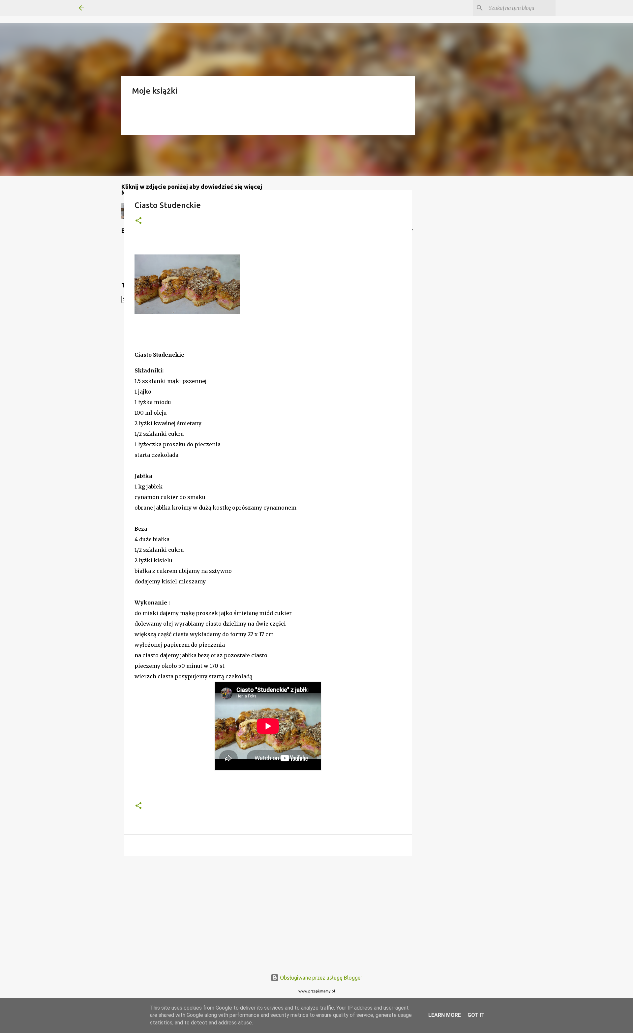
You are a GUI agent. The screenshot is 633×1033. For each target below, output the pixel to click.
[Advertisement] (268, 912)
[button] (138, 221)
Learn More (444, 1015)
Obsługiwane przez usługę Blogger (320, 978)
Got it (476, 1015)
